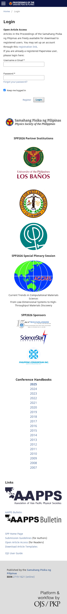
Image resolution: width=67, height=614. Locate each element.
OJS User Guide (14, 553)
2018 (33, 416)
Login (39, 99)
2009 (33, 458)
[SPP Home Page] (33, 125)
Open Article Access (16, 542)
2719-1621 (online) (24, 576)
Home (6, 11)
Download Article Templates (21, 546)
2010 (33, 454)
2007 (33, 467)
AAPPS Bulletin (13, 512)
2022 (33, 398)
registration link (28, 46)
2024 (33, 389)
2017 (33, 421)
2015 (33, 430)
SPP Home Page (14, 533)
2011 (33, 449)
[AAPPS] (33, 503)
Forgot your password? (15, 81)
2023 (33, 393)
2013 (33, 440)
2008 (33, 463)
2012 (33, 444)
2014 (33, 435)
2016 (33, 426)
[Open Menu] (3, 3)
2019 (33, 412)
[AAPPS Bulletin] (33, 522)
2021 (33, 403)
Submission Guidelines (18, 538)
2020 (33, 407)
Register (27, 99)
